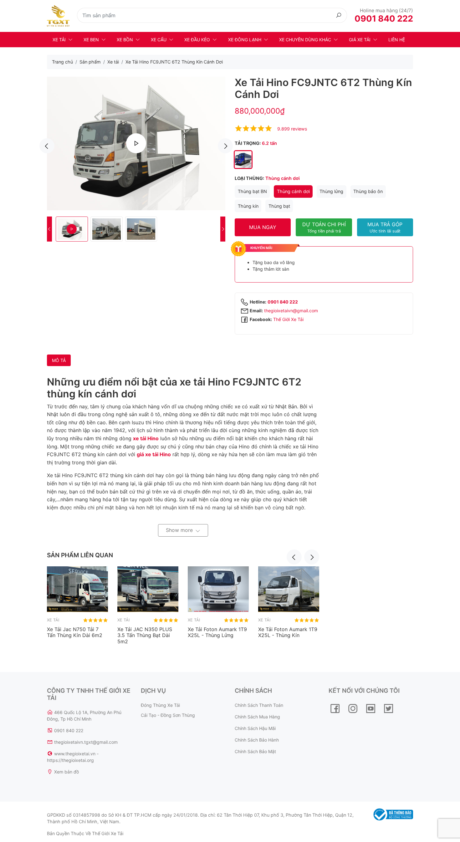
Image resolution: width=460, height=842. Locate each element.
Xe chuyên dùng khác (305, 39)
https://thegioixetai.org (70, 760)
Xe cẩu (158, 39)
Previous (46, 145)
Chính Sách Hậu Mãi (255, 728)
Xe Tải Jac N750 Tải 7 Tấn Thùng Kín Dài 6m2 (74, 632)
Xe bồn (125, 39)
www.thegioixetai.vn (74, 753)
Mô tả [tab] (59, 360)
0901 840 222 (384, 18)
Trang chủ (62, 61)
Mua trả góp (384, 227)
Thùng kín (248, 206)
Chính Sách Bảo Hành (257, 739)
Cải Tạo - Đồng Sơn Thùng (168, 715)
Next (225, 145)
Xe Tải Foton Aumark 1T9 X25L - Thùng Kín (287, 632)
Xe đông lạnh (244, 39)
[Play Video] (136, 143)
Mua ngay (262, 227)
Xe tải (59, 39)
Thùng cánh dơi (293, 191)
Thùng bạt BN (252, 191)
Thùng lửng (331, 191)
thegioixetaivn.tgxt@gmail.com (86, 742)
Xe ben (91, 39)
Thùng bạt (279, 206)
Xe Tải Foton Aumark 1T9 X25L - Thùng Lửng (217, 632)
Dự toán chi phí (324, 227)
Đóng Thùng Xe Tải (160, 705)
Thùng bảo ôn (368, 191)
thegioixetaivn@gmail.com (291, 310)
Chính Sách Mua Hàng (257, 716)
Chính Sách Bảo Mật (255, 751)
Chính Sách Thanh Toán (259, 705)
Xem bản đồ (66, 771)
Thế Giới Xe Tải (288, 319)
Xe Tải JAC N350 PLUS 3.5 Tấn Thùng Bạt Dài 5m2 (144, 635)
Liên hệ (396, 39)
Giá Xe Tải (360, 39)
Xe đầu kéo (197, 39)
